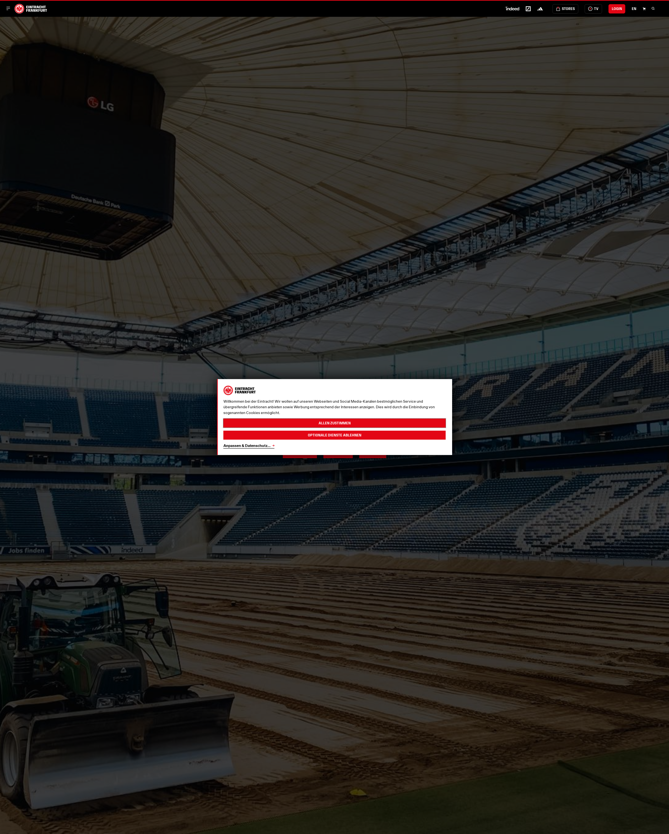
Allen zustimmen (334, 423)
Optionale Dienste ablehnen (334, 435)
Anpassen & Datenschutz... (247, 445)
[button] (653, 8)
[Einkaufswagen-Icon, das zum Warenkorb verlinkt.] (644, 8)
